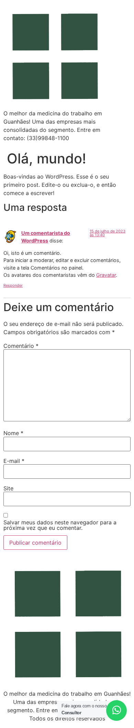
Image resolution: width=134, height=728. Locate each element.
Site (8, 488)
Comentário (20, 346)
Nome (13, 433)
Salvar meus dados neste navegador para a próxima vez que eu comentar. (59, 525)
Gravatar (106, 275)
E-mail (13, 461)
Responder (13, 285)
